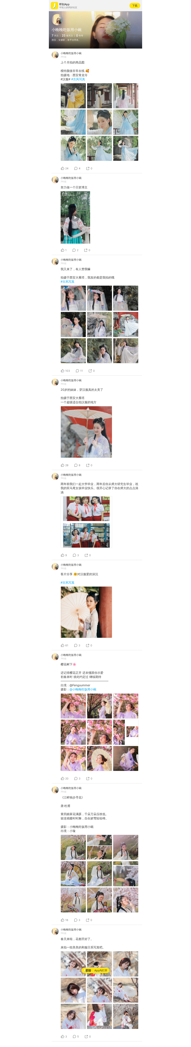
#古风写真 (78, 79)
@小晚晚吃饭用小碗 (83, 689)
